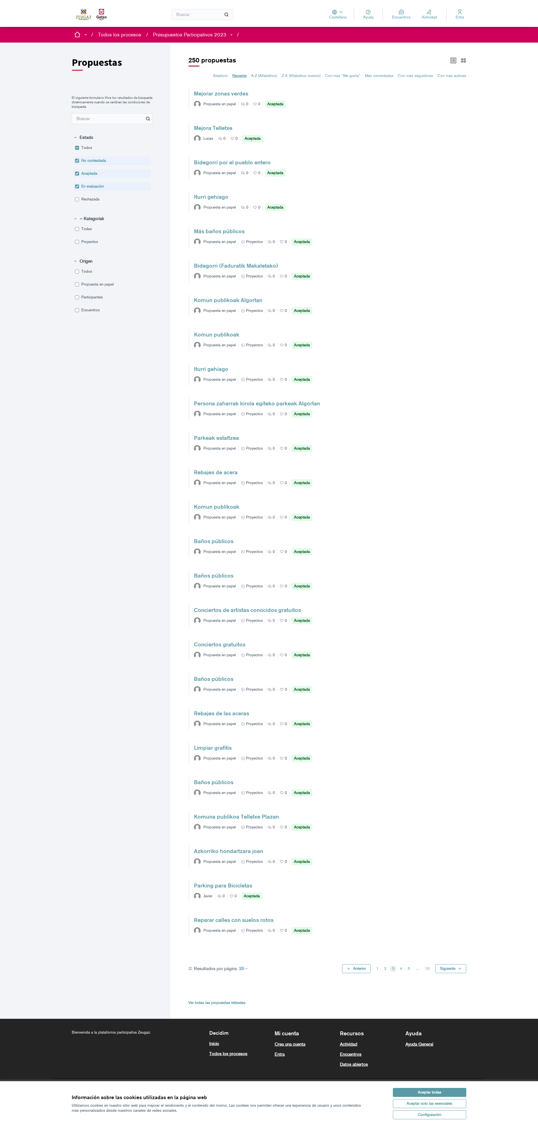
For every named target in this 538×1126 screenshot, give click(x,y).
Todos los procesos (119, 35)
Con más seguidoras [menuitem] (415, 75)
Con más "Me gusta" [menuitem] (342, 75)
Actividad (348, 1044)
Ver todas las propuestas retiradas (216, 1002)
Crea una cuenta (290, 1044)
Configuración (429, 1114)
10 (427, 968)
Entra (280, 1054)
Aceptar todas (429, 1092)
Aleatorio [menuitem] (220, 75)
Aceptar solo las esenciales (429, 1103)
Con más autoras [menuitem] (451, 75)
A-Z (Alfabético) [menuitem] (264, 75)
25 (241, 968)
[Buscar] (226, 14)
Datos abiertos (354, 1064)
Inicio (214, 1043)
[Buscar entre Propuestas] (148, 119)
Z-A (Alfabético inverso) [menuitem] (301, 75)
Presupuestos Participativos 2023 (189, 35)
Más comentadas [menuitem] (379, 75)
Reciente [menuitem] (239, 75)
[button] (83, 137)
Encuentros (350, 1054)
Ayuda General (419, 1044)
